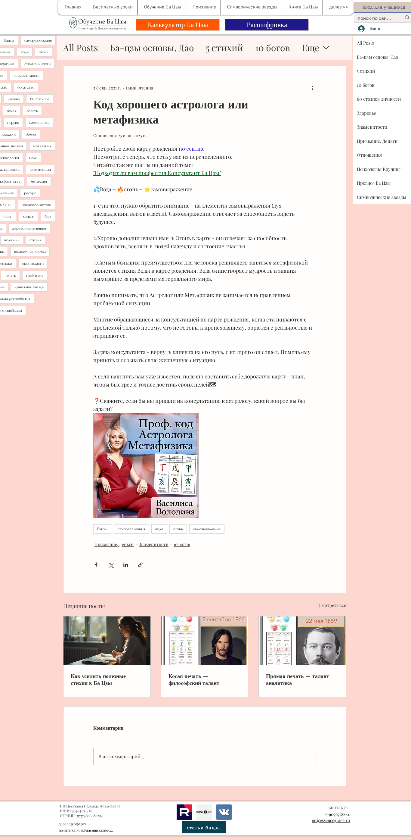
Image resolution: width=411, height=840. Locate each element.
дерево (14, 99)
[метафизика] (204, 812)
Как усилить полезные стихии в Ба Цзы (98, 679)
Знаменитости (153, 544)
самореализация (38, 40)
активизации (40, 169)
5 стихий (224, 48)
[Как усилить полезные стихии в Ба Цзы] (106, 640)
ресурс (30, 193)
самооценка (39, 122)
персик (13, 122)
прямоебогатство (36, 204)
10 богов (272, 48)
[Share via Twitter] (111, 565)
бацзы (9, 40)
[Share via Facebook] (96, 565)
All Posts (80, 48)
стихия (35, 240)
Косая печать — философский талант (193, 679)
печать (10, 275)
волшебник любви (30, 251)
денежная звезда (29, 287)
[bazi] (224, 812)
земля (12, 110)
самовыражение (207, 529)
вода (25, 52)
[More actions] (312, 87)
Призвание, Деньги (114, 544)
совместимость (26, 75)
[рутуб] (184, 812)
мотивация (42, 146)
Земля (31, 134)
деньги (28, 216)
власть (32, 110)
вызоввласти (33, 263)
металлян (39, 181)
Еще (310, 48)
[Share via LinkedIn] (125, 565)
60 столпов (39, 99)
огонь (43, 52)
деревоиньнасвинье (29, 228)
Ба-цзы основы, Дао (152, 48)
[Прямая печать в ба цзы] (302, 640)
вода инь (11, 240)
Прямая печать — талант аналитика (297, 679)
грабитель (34, 275)
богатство (25, 87)
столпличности (37, 63)
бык (48, 216)
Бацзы (102, 529)
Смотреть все (332, 605)
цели (33, 157)
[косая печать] (204, 640)
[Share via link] (140, 565)
